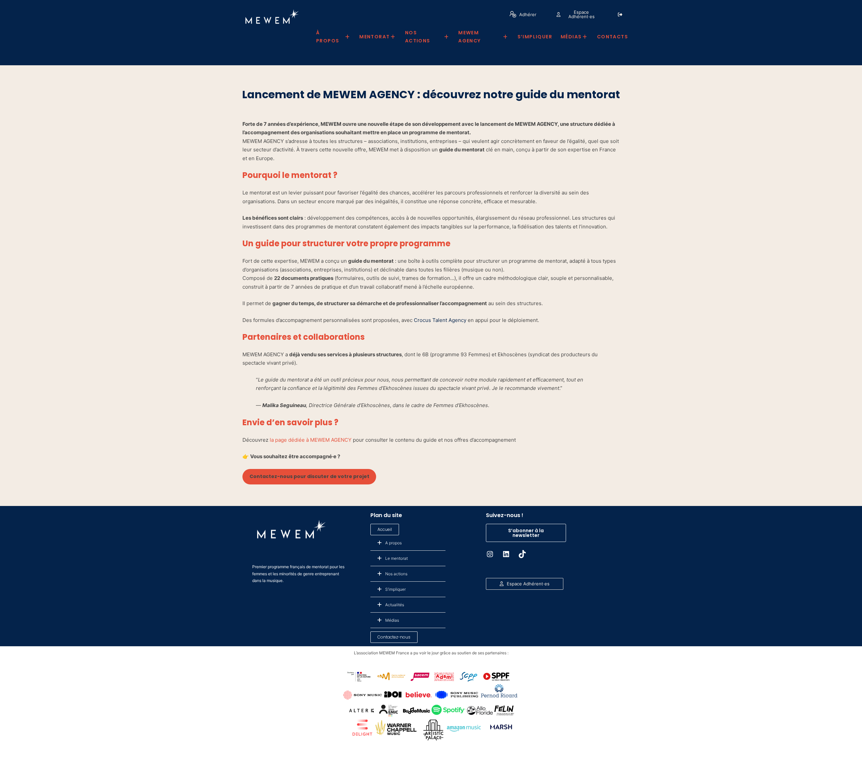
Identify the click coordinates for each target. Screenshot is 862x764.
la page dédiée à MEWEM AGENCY (311, 440)
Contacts (612, 36)
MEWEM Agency (469, 36)
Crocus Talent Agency (440, 320)
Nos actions (417, 36)
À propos (327, 36)
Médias (571, 36)
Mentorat (374, 36)
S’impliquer (535, 36)
